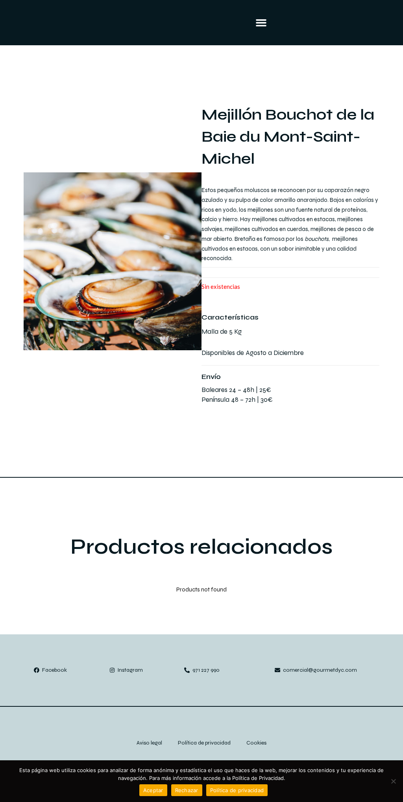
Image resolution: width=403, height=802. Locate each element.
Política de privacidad (237, 790)
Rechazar (186, 790)
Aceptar (153, 790)
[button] (261, 22)
